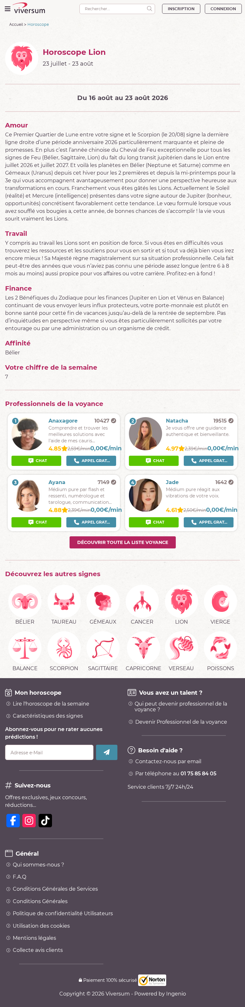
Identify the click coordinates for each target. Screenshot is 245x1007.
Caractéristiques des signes (48, 716)
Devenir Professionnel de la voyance (181, 722)
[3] (28, 510)
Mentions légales (34, 938)
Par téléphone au (175, 774)
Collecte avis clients (38, 950)
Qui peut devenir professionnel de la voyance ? (181, 707)
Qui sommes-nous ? (38, 865)
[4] (145, 510)
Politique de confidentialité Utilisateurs (63, 913)
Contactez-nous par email (168, 761)
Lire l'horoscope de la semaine (51, 704)
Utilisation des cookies (41, 926)
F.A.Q (19, 877)
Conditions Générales (40, 901)
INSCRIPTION (181, 8)
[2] (145, 449)
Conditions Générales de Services (55, 889)
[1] (28, 449)
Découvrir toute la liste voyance (122, 542)
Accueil (16, 24)
